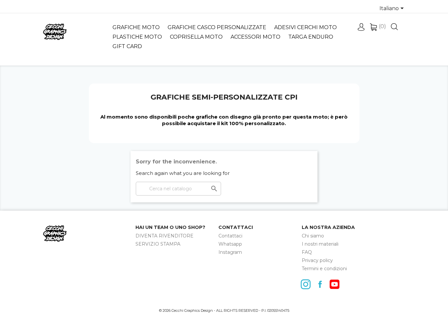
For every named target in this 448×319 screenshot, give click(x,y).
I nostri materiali (320, 244)
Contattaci (230, 236)
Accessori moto (255, 37)
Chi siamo (313, 236)
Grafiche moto (136, 27)
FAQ (307, 252)
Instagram (230, 252)
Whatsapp (230, 244)
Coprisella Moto (196, 37)
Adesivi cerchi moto (305, 27)
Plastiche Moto (137, 37)
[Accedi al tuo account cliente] (361, 29)
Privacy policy (317, 260)
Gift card (127, 46)
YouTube (336, 284)
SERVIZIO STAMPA (157, 244)
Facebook (321, 284)
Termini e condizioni (324, 269)
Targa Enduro (310, 37)
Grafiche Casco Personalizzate (217, 27)
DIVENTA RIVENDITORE (164, 236)
